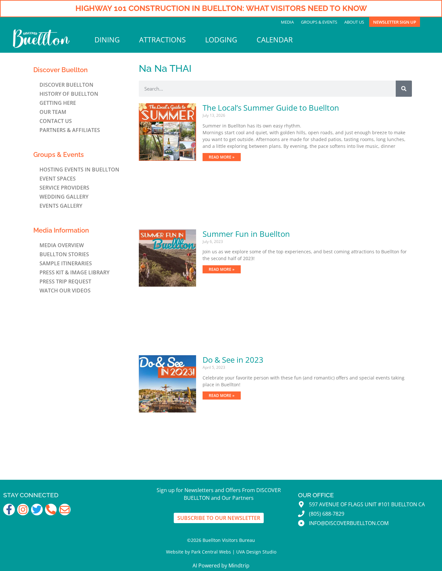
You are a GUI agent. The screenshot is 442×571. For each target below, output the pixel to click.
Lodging (221, 40)
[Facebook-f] (9, 509)
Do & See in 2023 (233, 359)
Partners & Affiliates (69, 130)
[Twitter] (37, 509)
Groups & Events (319, 22)
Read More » (222, 157)
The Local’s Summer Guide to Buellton (271, 107)
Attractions (162, 40)
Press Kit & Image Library (74, 272)
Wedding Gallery (63, 196)
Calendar (275, 40)
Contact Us (55, 121)
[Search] (404, 89)
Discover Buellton (66, 84)
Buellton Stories (64, 254)
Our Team (52, 111)
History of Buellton (68, 93)
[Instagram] (23, 509)
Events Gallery (60, 205)
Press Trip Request (65, 281)
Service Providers (64, 187)
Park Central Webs (211, 552)
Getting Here (57, 102)
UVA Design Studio (256, 552)
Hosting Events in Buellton (79, 169)
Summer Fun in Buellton (246, 233)
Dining (107, 40)
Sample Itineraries (65, 263)
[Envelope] (65, 509)
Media (287, 22)
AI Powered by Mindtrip (221, 565)
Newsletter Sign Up (394, 22)
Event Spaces (57, 178)
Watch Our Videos (65, 290)
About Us (354, 22)
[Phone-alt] (51, 509)
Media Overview (61, 245)
